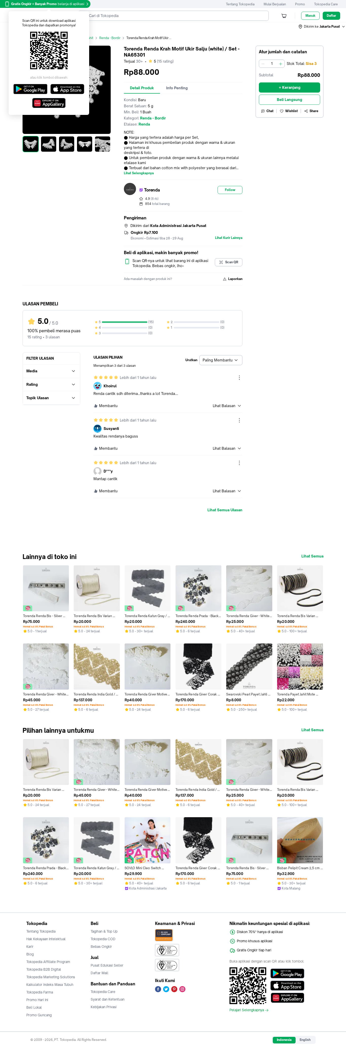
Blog (30, 954)
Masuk (310, 16)
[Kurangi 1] (263, 64)
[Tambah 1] (281, 64)
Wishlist (291, 111)
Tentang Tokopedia (240, 4)
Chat (270, 111)
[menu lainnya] (239, 378)
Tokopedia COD (103, 939)
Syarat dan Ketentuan (107, 999)
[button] (322, 26)
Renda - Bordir (109, 38)
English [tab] (305, 1040)
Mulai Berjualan (275, 4)
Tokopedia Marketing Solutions (50, 977)
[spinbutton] (272, 63)
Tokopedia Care (326, 4)
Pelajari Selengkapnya (246, 1010)
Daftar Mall (99, 973)
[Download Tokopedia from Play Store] (287, 973)
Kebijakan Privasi (104, 1007)
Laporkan (235, 279)
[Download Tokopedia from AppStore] (287, 986)
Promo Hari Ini (37, 1000)
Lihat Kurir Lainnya (228, 238)
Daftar (331, 16)
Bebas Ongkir (101, 947)
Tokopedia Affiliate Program (48, 962)
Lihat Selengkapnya (139, 173)
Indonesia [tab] (284, 1040)
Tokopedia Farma (39, 992)
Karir (29, 947)
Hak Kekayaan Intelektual (46, 939)
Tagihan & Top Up (104, 931)
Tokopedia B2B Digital (43, 969)
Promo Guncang (39, 1015)
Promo (300, 4)
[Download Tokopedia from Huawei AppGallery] (287, 998)
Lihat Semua (312, 556)
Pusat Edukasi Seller (107, 965)
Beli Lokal (34, 1007)
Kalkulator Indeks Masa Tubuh (49, 985)
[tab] (142, 88)
